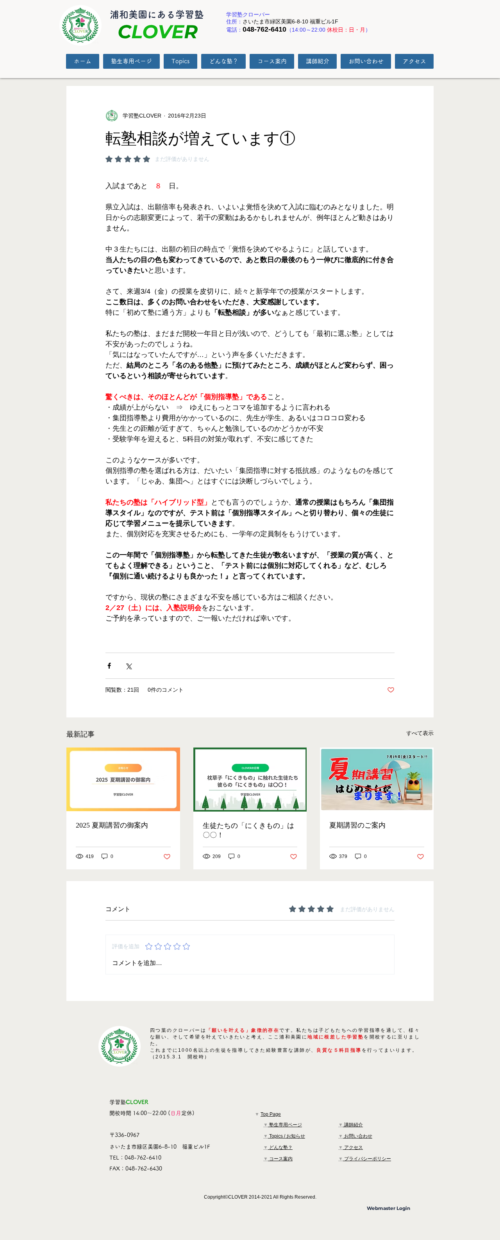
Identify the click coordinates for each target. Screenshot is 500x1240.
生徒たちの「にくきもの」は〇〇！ (248, 830)
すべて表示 (420, 733)
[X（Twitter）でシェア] (128, 665)
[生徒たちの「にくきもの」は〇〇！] (250, 780)
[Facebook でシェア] (109, 665)
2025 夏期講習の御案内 (112, 825)
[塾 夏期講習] (123, 779)
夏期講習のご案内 (357, 825)
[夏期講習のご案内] (377, 779)
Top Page (271, 1114)
